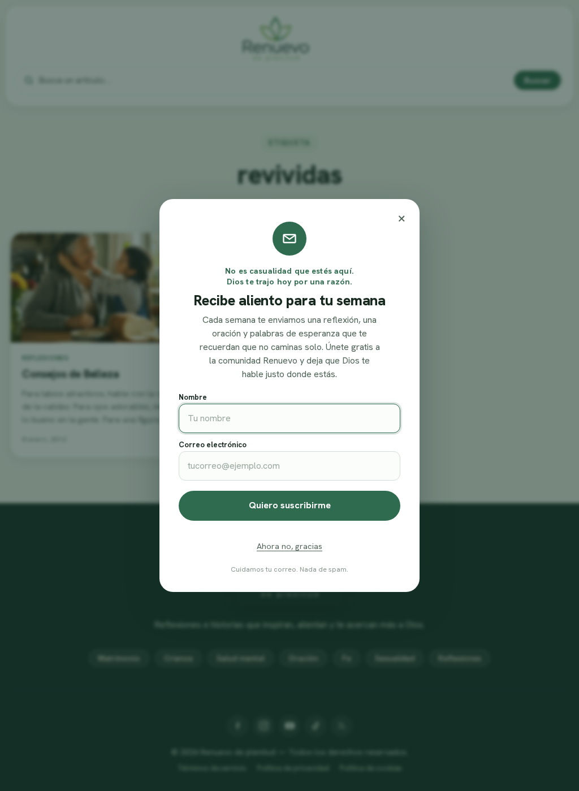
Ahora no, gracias (289, 546)
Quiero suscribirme (290, 505)
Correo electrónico (213, 444)
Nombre (193, 397)
